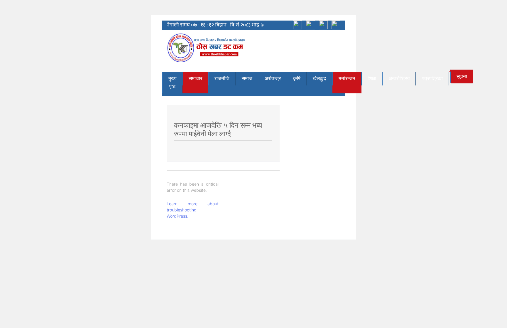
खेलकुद (319, 78)
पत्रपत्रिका (432, 78)
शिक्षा (372, 78)
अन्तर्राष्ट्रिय (399, 78)
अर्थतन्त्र (273, 78)
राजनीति (221, 78)
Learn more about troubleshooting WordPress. (193, 209)
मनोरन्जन (347, 78)
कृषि (296, 78)
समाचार (195, 78)
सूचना (462, 76)
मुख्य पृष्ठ (172, 82)
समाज (247, 78)
